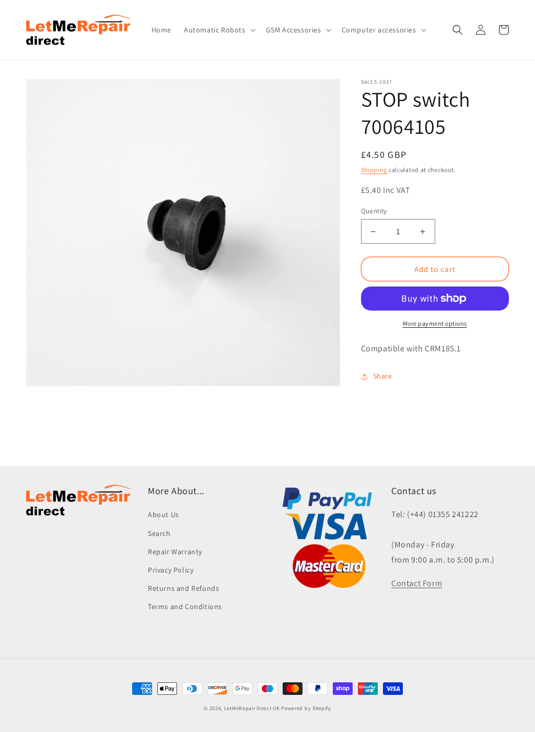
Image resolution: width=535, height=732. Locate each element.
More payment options (435, 323)
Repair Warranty (175, 551)
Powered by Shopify (306, 708)
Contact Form (416, 583)
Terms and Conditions (185, 606)
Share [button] (382, 376)
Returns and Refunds (183, 588)
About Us (163, 514)
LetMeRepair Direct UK (252, 708)
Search (159, 533)
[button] (219, 30)
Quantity (374, 211)
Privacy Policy (170, 570)
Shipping (374, 170)
